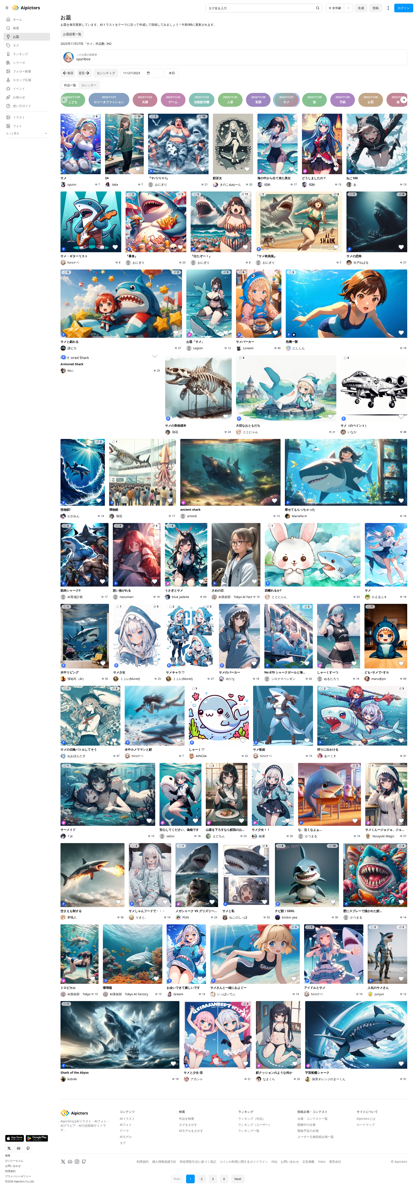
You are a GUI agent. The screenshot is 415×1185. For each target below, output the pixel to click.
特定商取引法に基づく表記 (198, 1161)
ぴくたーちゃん (14, 1161)
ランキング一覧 (248, 1131)
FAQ (274, 1161)
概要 (7, 1155)
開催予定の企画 (308, 1131)
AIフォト (126, 1125)
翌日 (82, 73)
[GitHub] (83, 1161)
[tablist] (80, 85)
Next (238, 1179)
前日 (70, 73)
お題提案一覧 (72, 34)
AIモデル (126, 1137)
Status (322, 1161)
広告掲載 (308, 1161)
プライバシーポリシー (18, 1176)
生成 (361, 8)
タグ (123, 1143)
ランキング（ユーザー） (254, 1125)
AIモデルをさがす (191, 1131)
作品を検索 (186, 1118)
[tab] (70, 85)
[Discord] (70, 1161)
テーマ (124, 1131)
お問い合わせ (13, 1166)
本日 (172, 73)
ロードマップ (366, 1125)
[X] (63, 1161)
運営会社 (335, 1161)
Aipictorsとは (366, 1118)
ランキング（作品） (251, 1118)
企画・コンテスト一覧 (312, 1118)
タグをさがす (188, 1125)
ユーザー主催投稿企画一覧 (315, 1137)
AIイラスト (127, 1118)
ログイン (404, 8)
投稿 (376, 8)
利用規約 (10, 1171)
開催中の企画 (306, 1125)
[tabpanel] (234, 594)
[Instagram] (77, 1161)
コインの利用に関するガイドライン (244, 1161)
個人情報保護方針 (164, 1161)
